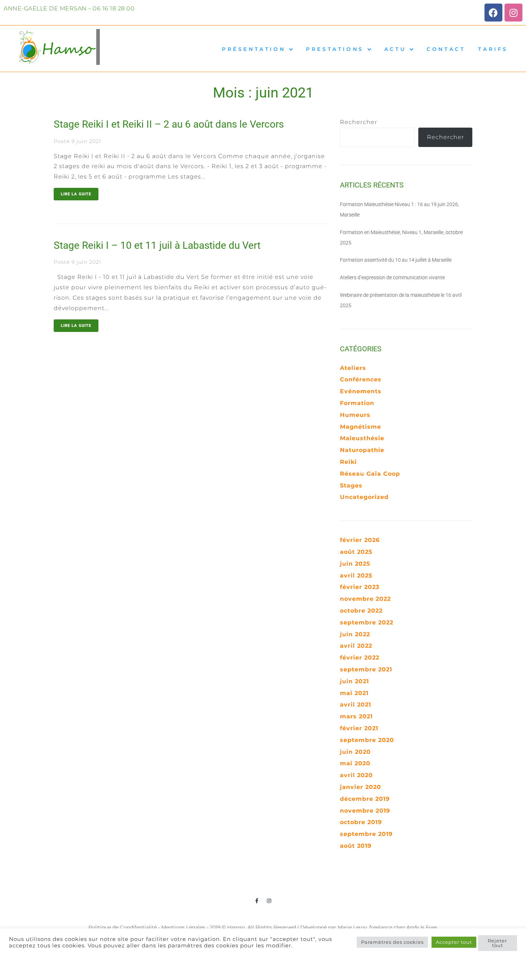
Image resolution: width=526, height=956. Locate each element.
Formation (357, 403)
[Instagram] (513, 13)
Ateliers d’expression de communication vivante (392, 277)
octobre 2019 (361, 822)
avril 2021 (355, 704)
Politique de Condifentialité (122, 927)
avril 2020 (356, 775)
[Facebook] (493, 13)
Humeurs (355, 415)
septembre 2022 (366, 622)
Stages (351, 485)
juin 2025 (355, 563)
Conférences (360, 379)
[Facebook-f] (257, 901)
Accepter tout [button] (454, 942)
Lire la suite (76, 194)
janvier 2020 (360, 787)
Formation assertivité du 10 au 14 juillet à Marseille (396, 260)
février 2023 (359, 587)
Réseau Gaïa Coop (370, 473)
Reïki (348, 461)
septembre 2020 (367, 740)
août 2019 (355, 845)
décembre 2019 (365, 798)
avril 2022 (356, 645)
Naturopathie (362, 450)
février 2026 (360, 540)
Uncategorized (364, 497)
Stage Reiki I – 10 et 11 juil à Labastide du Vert (157, 245)
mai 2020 (355, 763)
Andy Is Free (421, 927)
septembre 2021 (366, 669)
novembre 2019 (365, 810)
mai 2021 (354, 693)
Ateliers (353, 368)
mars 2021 (356, 716)
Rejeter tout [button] (497, 943)
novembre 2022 (365, 598)
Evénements (360, 391)
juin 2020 (355, 751)
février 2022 (359, 657)
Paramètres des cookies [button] (392, 942)
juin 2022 (355, 634)
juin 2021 (354, 681)
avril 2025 (356, 575)
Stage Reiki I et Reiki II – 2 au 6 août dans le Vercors (169, 124)
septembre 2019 (366, 834)
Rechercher (358, 122)
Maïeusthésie (362, 438)
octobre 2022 (361, 610)
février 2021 (359, 728)
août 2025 (356, 551)
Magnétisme (360, 426)
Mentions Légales (183, 927)
